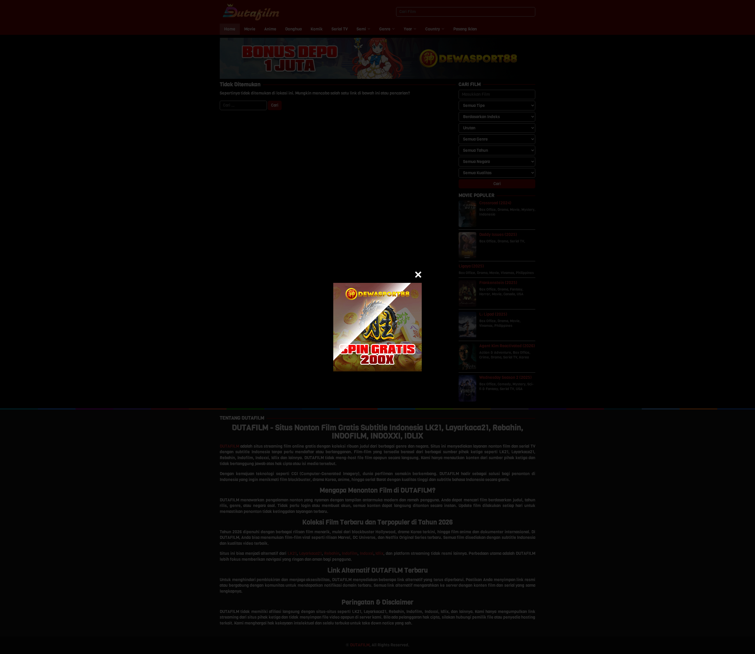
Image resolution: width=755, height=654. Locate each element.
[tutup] (418, 274)
